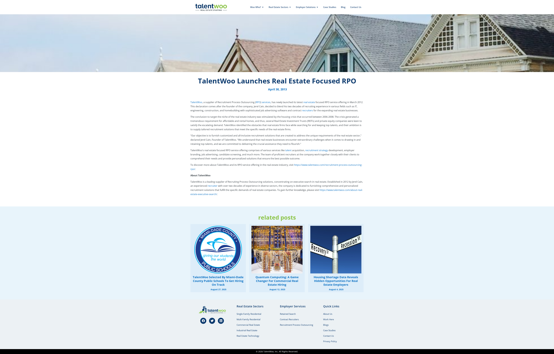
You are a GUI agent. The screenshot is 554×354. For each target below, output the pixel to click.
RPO (258, 102)
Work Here (328, 319)
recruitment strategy (316, 150)
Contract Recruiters (289, 319)
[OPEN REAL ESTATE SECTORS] (290, 7)
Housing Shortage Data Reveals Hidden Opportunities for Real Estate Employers (336, 281)
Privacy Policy (330, 341)
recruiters (307, 110)
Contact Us (328, 335)
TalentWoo (196, 102)
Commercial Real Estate (248, 324)
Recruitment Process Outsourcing (296, 324)
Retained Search (288, 313)
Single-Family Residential (249, 313)
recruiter (212, 185)
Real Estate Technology (248, 335)
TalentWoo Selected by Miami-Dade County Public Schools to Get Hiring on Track (218, 281)
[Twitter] (212, 321)
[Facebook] (203, 321)
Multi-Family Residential (248, 319)
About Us (327, 313)
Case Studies (329, 330)
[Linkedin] (221, 321)
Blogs (326, 324)
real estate (309, 102)
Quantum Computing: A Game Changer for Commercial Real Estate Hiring (277, 281)
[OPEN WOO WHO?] (263, 7)
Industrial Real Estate (247, 330)
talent (288, 150)
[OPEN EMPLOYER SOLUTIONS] (317, 7)
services (266, 102)
